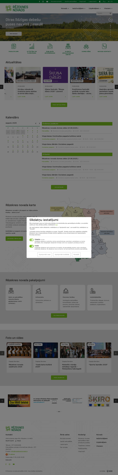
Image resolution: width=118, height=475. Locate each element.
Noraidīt (76, 254)
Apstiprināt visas (44, 254)
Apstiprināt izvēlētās (62, 254)
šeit (56, 225)
